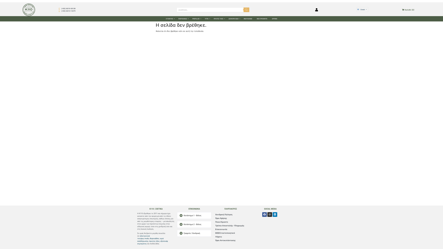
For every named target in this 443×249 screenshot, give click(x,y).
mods (146, 238)
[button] (194, 215)
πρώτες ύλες (154, 241)
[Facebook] (264, 214)
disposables (154, 238)
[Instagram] (269, 214)
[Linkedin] (275, 214)
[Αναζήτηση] (246, 9)
